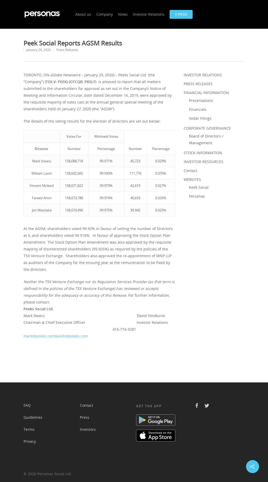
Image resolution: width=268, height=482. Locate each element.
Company (104, 14)
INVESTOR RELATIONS (203, 74)
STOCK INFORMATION (203, 152)
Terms (29, 429)
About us (83, 14)
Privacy (30, 441)
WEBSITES (192, 179)
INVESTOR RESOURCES (203, 161)
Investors (88, 429)
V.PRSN (181, 14)
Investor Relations (148, 14)
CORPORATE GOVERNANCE (207, 128)
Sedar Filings (200, 118)
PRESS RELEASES (198, 83)
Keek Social (199, 187)
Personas (197, 196)
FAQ (27, 405)
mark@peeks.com (39, 336)
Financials (197, 109)
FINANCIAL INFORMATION (206, 92)
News (123, 14)
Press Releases (67, 50)
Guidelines (33, 417)
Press (84, 417)
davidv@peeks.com (71, 336)
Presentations (201, 100)
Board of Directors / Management (206, 139)
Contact (190, 170)
